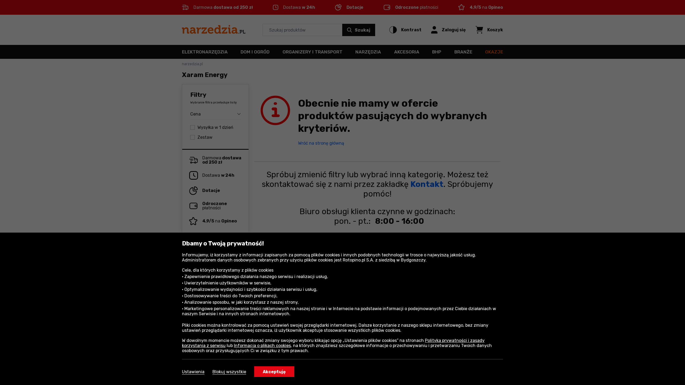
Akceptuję (274, 371)
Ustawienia (193, 371)
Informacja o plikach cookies (262, 345)
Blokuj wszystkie (229, 371)
